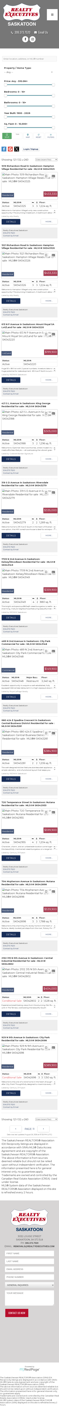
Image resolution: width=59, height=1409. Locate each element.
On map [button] (27, 136)
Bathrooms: (15, 102)
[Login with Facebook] (4, 150)
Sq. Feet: (15, 124)
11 (33, 1129)
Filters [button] (51, 136)
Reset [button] (38, 136)
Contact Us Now (16, 1313)
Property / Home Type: (17, 68)
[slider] (5, 84)
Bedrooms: (14, 91)
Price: (16, 81)
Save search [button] (7, 136)
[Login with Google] (10, 150)
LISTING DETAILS (11, 221)
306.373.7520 (22, 32)
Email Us (43, 32)
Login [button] (31, 149)
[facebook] (25, 39)
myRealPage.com (29, 1370)
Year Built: (17, 113)
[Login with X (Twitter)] (16, 150)
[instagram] (33, 39)
